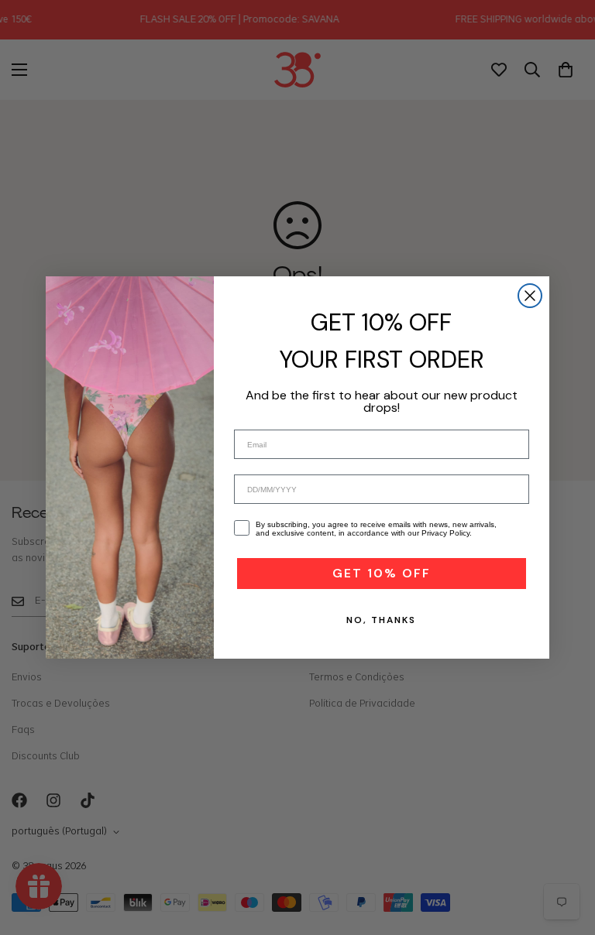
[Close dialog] (530, 295)
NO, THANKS (381, 620)
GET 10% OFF (381, 573)
